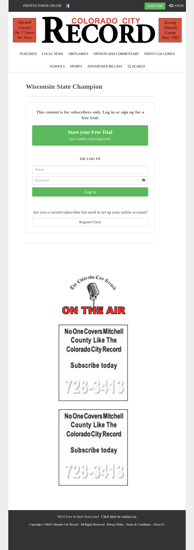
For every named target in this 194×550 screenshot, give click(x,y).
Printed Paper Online (42, 6)
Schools (57, 66)
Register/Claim (90, 222)
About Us (159, 524)
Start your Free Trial (90, 135)
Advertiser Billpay (105, 66)
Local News (52, 54)
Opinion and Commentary (116, 54)
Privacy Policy (115, 524)
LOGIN (178, 6)
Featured (28, 54)
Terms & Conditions (138, 524)
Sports (76, 66)
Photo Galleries (159, 54)
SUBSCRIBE (155, 6)
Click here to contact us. (119, 517)
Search (138, 66)
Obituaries (78, 54)
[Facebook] (68, 6)
